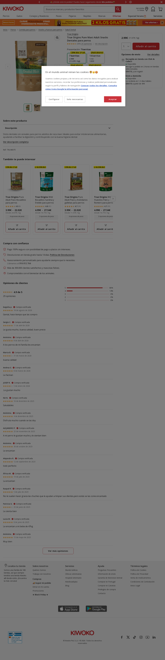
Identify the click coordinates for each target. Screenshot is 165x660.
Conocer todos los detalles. (94, 85)
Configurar (54, 99)
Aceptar (113, 99)
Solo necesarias (75, 99)
